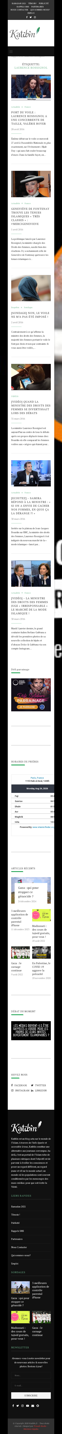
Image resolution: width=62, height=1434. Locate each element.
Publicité (44, 3)
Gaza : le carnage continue (16, 966)
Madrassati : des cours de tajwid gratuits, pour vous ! (41, 931)
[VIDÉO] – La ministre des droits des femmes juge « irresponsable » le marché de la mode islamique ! (29, 605)
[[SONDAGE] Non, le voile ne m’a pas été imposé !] (31, 288)
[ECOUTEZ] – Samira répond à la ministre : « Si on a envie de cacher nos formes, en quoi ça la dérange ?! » (31, 505)
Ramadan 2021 (19, 3)
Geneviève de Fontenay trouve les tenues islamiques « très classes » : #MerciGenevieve (30, 216)
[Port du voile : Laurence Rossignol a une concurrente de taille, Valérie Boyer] (31, 87)
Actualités (15, 107)
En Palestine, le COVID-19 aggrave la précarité (41, 968)
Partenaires (37, 6)
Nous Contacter (19, 10)
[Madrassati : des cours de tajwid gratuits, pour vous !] (41, 915)
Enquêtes (15, 307)
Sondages (28, 307)
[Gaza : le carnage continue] (20, 952)
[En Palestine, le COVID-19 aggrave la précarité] (41, 952)
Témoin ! (32, 3)
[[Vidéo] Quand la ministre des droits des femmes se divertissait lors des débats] (31, 377)
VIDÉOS (14, 396)
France (28, 107)
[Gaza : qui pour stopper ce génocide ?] (20, 1287)
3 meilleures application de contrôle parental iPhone (19, 918)
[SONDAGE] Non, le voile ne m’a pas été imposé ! (30, 315)
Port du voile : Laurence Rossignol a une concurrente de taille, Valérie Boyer (29, 117)
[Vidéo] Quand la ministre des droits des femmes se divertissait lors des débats (31, 407)
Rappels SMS (23, 6)
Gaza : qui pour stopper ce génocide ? (28, 892)
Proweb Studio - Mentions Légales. (35, 1427)
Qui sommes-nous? (40, 10)
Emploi (31, 13)
